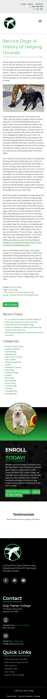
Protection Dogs (11, 372)
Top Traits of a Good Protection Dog (19, 292)
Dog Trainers (10, 359)
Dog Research (10, 354)
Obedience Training (13, 367)
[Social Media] (34, 9)
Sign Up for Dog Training (22, 493)
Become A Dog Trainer (16, 662)
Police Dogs (10, 370)
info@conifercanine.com (13, 644)
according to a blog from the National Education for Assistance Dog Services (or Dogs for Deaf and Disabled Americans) (22, 242)
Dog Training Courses (16, 659)
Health (7, 365)
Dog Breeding (10, 351)
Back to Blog (10, 304)
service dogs (13, 289)
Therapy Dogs (11, 386)
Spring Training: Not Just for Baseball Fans (20, 295)
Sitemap (37, 696)
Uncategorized (11, 391)
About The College (14, 675)
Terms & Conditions (25, 696)
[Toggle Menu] (40, 21)
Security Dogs (10, 380)
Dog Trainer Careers (13, 357)
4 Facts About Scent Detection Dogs (19, 324)
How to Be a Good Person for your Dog (21, 322)
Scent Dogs (9, 378)
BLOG (30, 4)
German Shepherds (13, 362)
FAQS (23, 4)
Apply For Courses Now (18, 492)
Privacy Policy (11, 696)
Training (8, 388)
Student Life (11, 668)
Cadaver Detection (12, 349)
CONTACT (39, 4)
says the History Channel (18, 119)
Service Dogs (16, 287)
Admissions (11, 665)
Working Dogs (11, 393)
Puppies (8, 375)
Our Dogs (10, 671)
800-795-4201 (37, 7)
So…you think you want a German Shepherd (23, 319)
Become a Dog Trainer (14, 346)
